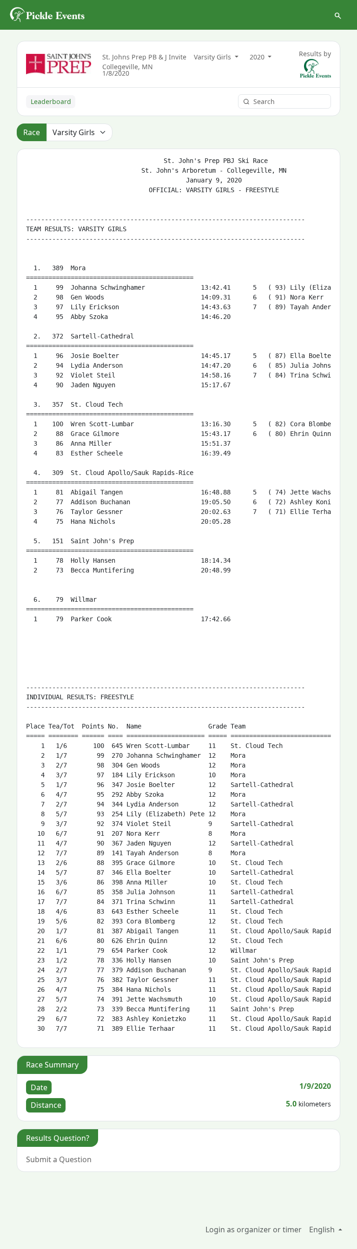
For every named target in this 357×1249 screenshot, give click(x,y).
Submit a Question (59, 1159)
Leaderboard (51, 101)
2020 (258, 56)
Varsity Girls (213, 56)
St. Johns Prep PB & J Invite (144, 56)
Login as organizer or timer (253, 1229)
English (323, 1229)
